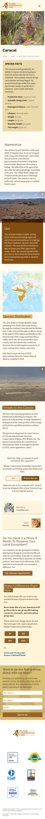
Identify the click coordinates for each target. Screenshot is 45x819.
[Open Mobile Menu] (39, 6)
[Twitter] (37, 746)
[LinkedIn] (31, 746)
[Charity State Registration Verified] (33, 793)
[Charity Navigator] (13, 793)
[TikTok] (19, 746)
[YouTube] (25, 746)
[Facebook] (7, 746)
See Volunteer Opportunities (17, 573)
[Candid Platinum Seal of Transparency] (13, 758)
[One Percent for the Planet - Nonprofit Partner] (13, 775)
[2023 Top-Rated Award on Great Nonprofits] (33, 758)
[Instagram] (13, 746)
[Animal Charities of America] (33, 775)
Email (6, 707)
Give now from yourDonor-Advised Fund (14, 654)
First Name (8, 692)
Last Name (8, 700)
